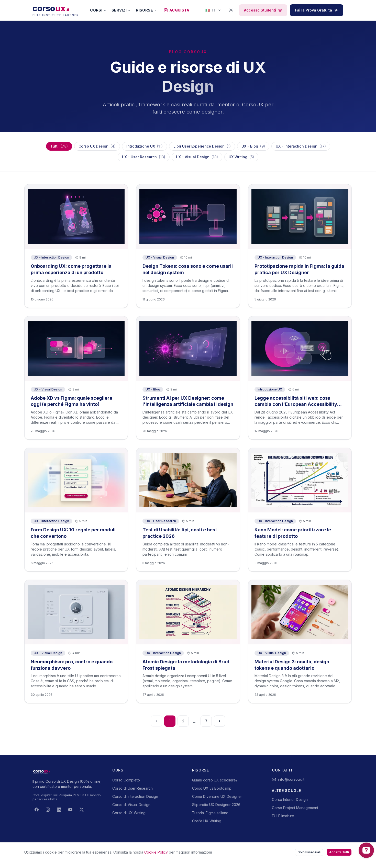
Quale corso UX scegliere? (215, 780)
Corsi (96, 10)
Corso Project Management (295, 807)
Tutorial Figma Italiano (210, 813)
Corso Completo (126, 780)
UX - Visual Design (197, 157)
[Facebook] (36, 809)
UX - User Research (143, 157)
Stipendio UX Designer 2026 (216, 804)
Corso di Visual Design (131, 804)
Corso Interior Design (290, 799)
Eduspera (65, 795)
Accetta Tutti (339, 852)
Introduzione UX (144, 146)
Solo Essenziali (309, 852)
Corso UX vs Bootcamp (211, 788)
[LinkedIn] (59, 809)
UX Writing (241, 157)
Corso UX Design (97, 146)
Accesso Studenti (260, 10)
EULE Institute (283, 816)
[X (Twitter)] (82, 809)
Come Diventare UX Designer (217, 796)
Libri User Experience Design (202, 146)
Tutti (59, 146)
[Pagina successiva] (219, 721)
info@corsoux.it (291, 779)
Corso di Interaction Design (135, 796)
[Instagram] (48, 809)
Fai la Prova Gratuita (313, 10)
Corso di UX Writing (129, 813)
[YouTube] (70, 809)
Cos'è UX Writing (206, 821)
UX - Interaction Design (301, 146)
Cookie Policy (156, 852)
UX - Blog (253, 146)
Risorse (144, 10)
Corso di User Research (132, 788)
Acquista (179, 10)
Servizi (119, 10)
